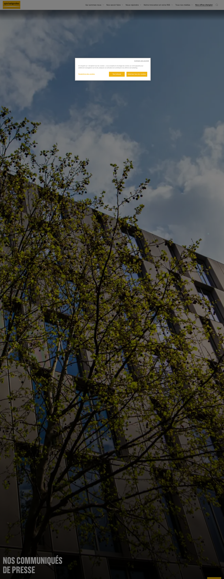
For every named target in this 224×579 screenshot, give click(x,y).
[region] (113, 69)
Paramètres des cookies (86, 74)
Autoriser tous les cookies (137, 74)
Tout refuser (117, 74)
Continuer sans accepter (141, 61)
